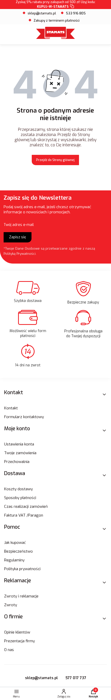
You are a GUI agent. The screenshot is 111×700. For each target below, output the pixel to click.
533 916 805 (76, 13)
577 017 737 (76, 678)
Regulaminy (14, 560)
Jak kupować (15, 542)
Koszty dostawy (18, 489)
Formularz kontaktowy (24, 416)
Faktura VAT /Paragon (23, 515)
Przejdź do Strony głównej (55, 160)
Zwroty (10, 605)
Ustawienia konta (19, 444)
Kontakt (11, 408)
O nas (9, 649)
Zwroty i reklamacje (21, 596)
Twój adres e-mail (19, 224)
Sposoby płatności (20, 497)
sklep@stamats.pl (42, 13)
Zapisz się (17, 237)
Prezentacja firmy (19, 641)
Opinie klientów (17, 632)
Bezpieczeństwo (18, 551)
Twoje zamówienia (20, 453)
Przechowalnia (16, 461)
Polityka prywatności (22, 568)
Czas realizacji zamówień (26, 506)
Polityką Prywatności (20, 253)
